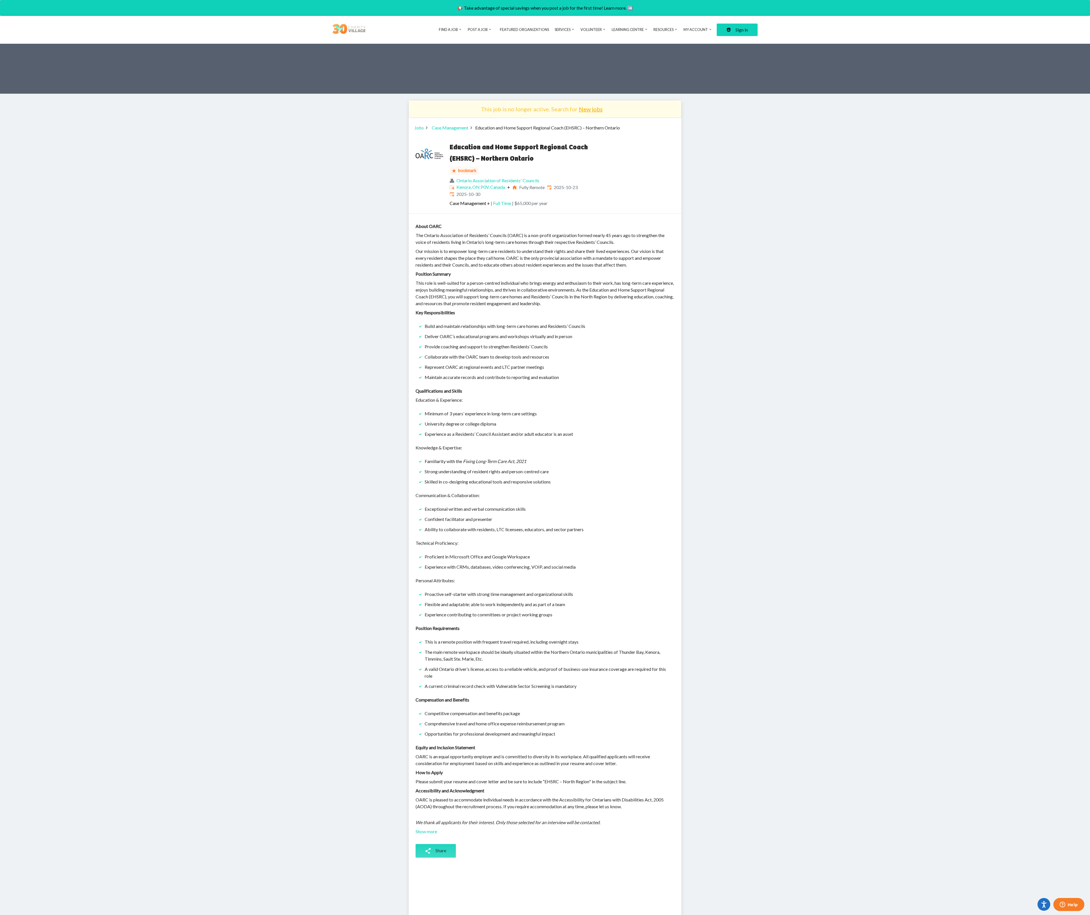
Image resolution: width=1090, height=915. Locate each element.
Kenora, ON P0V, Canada (480, 187)
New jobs (591, 109)
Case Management (450, 127)
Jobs (419, 127)
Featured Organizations (524, 29)
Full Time (502, 203)
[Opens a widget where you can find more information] (1068, 905)
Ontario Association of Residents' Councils (497, 180)
